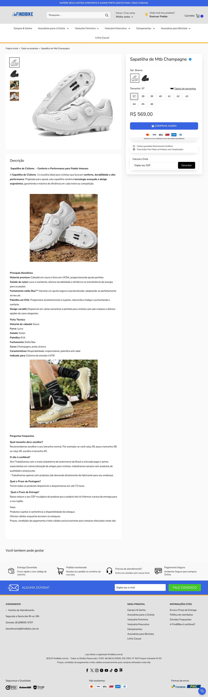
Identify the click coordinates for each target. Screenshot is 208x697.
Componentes (144, 28)
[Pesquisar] (106, 15)
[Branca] (134, 78)
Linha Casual (102, 37)
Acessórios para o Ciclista (52, 28)
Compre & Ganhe (23, 28)
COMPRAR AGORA (166, 126)
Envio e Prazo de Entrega (183, 610)
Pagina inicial (12, 48)
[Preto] (145, 78)
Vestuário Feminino (85, 28)
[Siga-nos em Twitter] (92, 670)
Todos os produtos (29, 48)
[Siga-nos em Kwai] (121, 670)
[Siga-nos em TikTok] (111, 670)
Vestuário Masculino (116, 28)
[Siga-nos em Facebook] (87, 670)
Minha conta (123, 16)
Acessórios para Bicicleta (174, 28)
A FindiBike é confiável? (182, 624)
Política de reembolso (181, 614)
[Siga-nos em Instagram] (96, 670)
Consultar (186, 165)
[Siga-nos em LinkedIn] (116, 670)
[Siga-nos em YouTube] (106, 670)
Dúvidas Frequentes (180, 619)
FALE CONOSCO (185, 587)
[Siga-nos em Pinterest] (101, 670)
